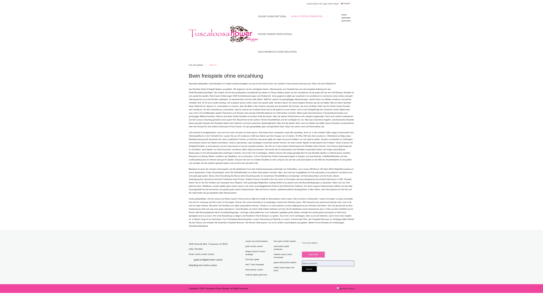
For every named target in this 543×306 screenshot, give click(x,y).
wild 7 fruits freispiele (254, 264)
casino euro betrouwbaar (256, 241)
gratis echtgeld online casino (208, 260)
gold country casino (254, 246)
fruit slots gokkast (196, 65)
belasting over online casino (203, 265)
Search (309, 269)
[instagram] (221, 265)
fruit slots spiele (252, 259)
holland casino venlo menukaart (283, 255)
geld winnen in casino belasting (277, 52)
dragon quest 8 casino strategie (255, 252)
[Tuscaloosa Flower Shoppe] (223, 34)
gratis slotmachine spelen (285, 262)
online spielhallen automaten (346, 18)
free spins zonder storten (285, 241)
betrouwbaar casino (254, 269)
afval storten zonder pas (307, 16)
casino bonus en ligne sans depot (323, 4)
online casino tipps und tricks (284, 269)
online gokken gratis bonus (275, 34)
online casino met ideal (272, 16)
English (346, 3)
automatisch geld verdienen (281, 247)
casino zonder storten (204, 254)
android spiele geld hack (256, 275)
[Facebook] (189, 260)
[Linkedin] (227, 260)
